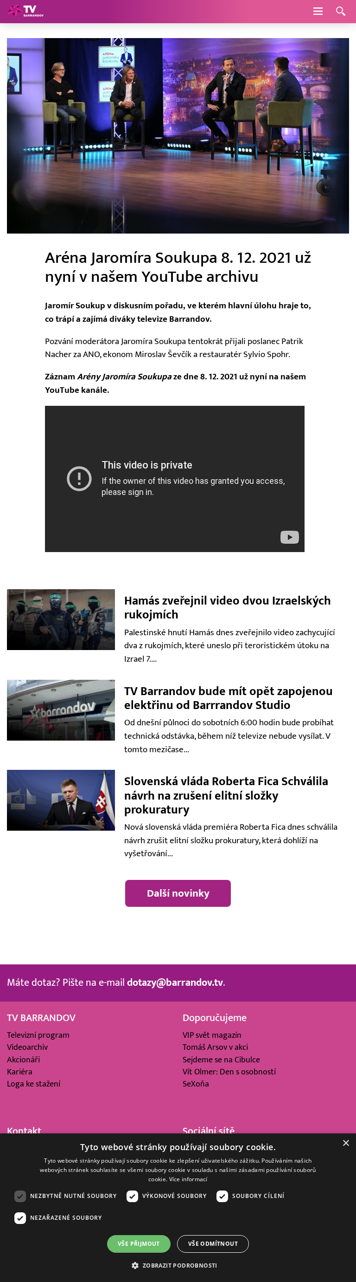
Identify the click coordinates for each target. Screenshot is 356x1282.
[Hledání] (340, 12)
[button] (178, 1265)
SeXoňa (196, 1084)
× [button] (345, 1143)
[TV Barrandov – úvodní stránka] (25, 12)
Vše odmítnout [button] (213, 1244)
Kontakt (24, 1131)
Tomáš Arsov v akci (215, 1047)
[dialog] (178, 1207)
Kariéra (19, 1072)
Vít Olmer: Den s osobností (229, 1072)
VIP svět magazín (212, 1035)
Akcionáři (23, 1060)
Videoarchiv (27, 1047)
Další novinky (178, 893)
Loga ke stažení (33, 1084)
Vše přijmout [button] (139, 1244)
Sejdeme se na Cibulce (221, 1060)
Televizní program (38, 1035)
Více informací (188, 1179)
